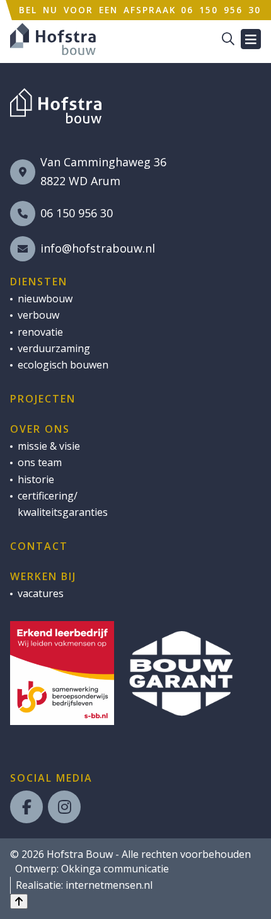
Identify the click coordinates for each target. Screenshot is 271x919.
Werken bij (43, 576)
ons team (40, 462)
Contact (39, 546)
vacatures (41, 593)
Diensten (38, 282)
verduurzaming (54, 348)
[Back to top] (19, 901)
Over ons (40, 429)
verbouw (38, 315)
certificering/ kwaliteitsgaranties (63, 504)
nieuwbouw (45, 298)
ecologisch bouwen (63, 365)
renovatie (40, 332)
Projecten (43, 399)
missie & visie (49, 446)
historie (36, 479)
